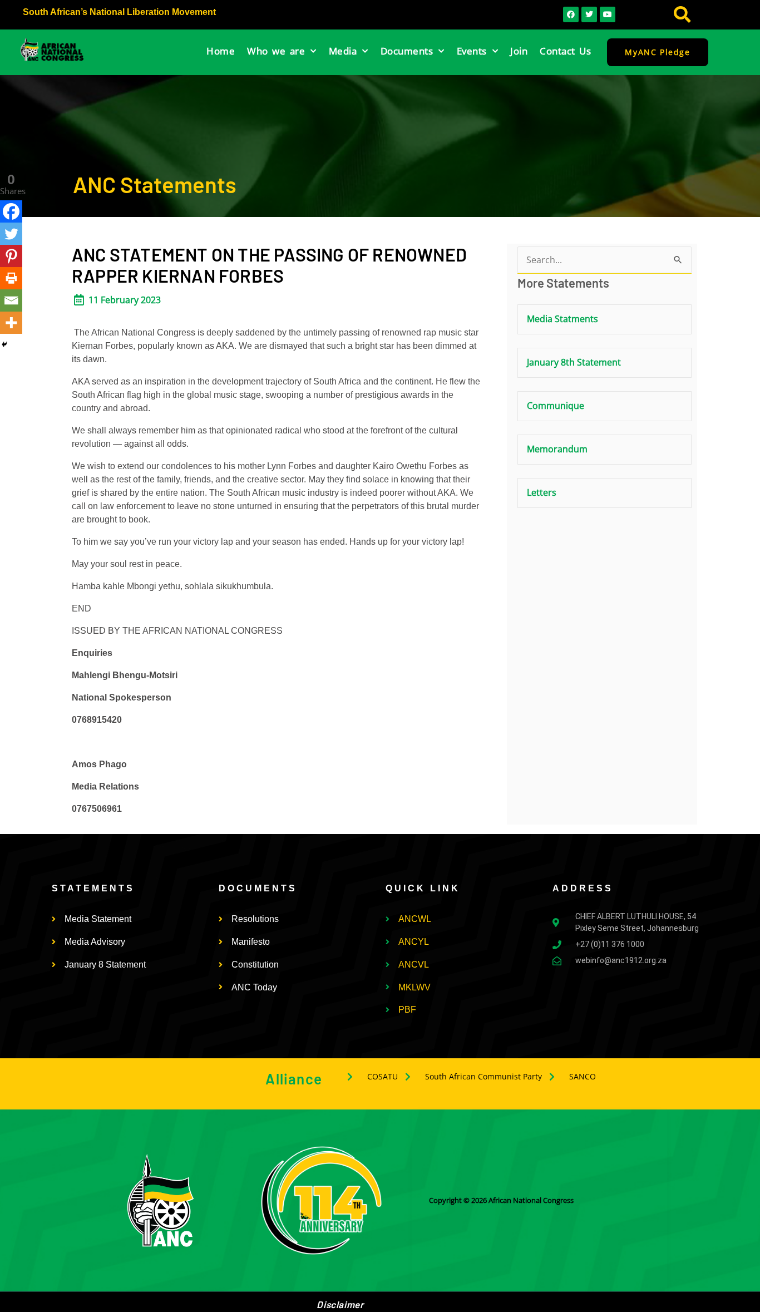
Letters (541, 492)
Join (518, 51)
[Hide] (4, 344)
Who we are (276, 51)
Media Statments (562, 319)
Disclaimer (340, 1304)
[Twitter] (11, 234)
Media (343, 51)
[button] (682, 15)
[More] (11, 323)
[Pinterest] (11, 256)
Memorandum (557, 449)
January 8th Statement (574, 362)
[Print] (11, 278)
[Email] (11, 300)
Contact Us (565, 51)
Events (472, 51)
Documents (407, 51)
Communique (555, 405)
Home (220, 51)
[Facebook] (11, 211)
